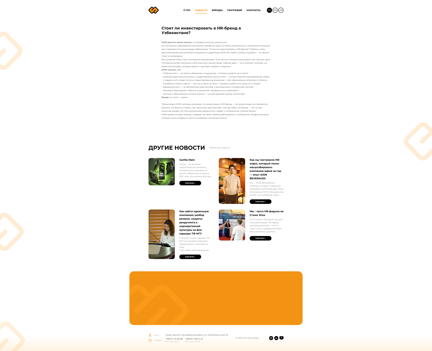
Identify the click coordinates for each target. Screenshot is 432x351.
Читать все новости (219, 148)
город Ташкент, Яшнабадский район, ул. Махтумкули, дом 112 (196, 335)
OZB (280, 10)
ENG (275, 10)
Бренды (217, 10)
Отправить (260, 305)
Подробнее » (190, 183)
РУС (269, 10)
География (234, 10)
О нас (187, 10)
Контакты (254, 10)
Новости (201, 10)
